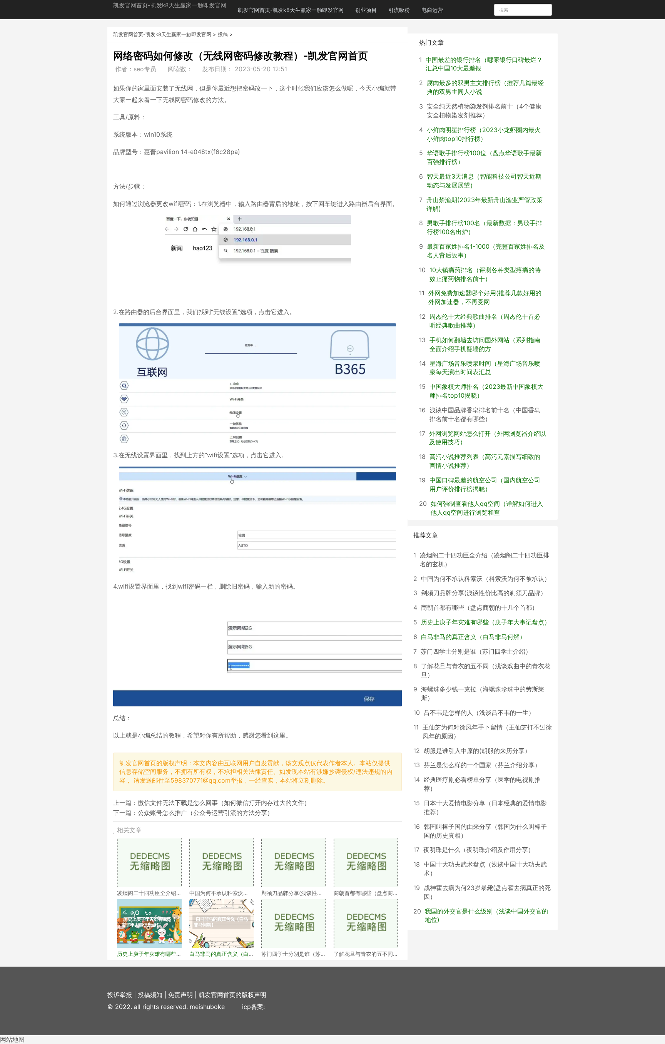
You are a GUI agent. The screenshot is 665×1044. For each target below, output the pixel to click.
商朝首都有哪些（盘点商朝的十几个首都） (479, 607)
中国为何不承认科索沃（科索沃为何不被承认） (485, 578)
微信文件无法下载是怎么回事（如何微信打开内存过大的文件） (224, 802)
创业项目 (366, 10)
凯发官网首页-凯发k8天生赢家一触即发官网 (169, 5)
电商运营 (432, 10)
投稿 (223, 34)
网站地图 (12, 1039)
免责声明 (180, 995)
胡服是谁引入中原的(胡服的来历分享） (477, 751)
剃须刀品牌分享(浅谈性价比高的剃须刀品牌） (483, 593)
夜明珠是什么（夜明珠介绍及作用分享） (478, 849)
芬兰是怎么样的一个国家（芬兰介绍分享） (482, 765)
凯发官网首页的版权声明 (232, 995)
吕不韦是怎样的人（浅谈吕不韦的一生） (479, 712)
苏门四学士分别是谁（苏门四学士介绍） (476, 651)
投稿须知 (150, 995)
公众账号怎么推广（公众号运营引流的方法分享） (205, 812)
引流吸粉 (399, 10)
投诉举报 (119, 995)
